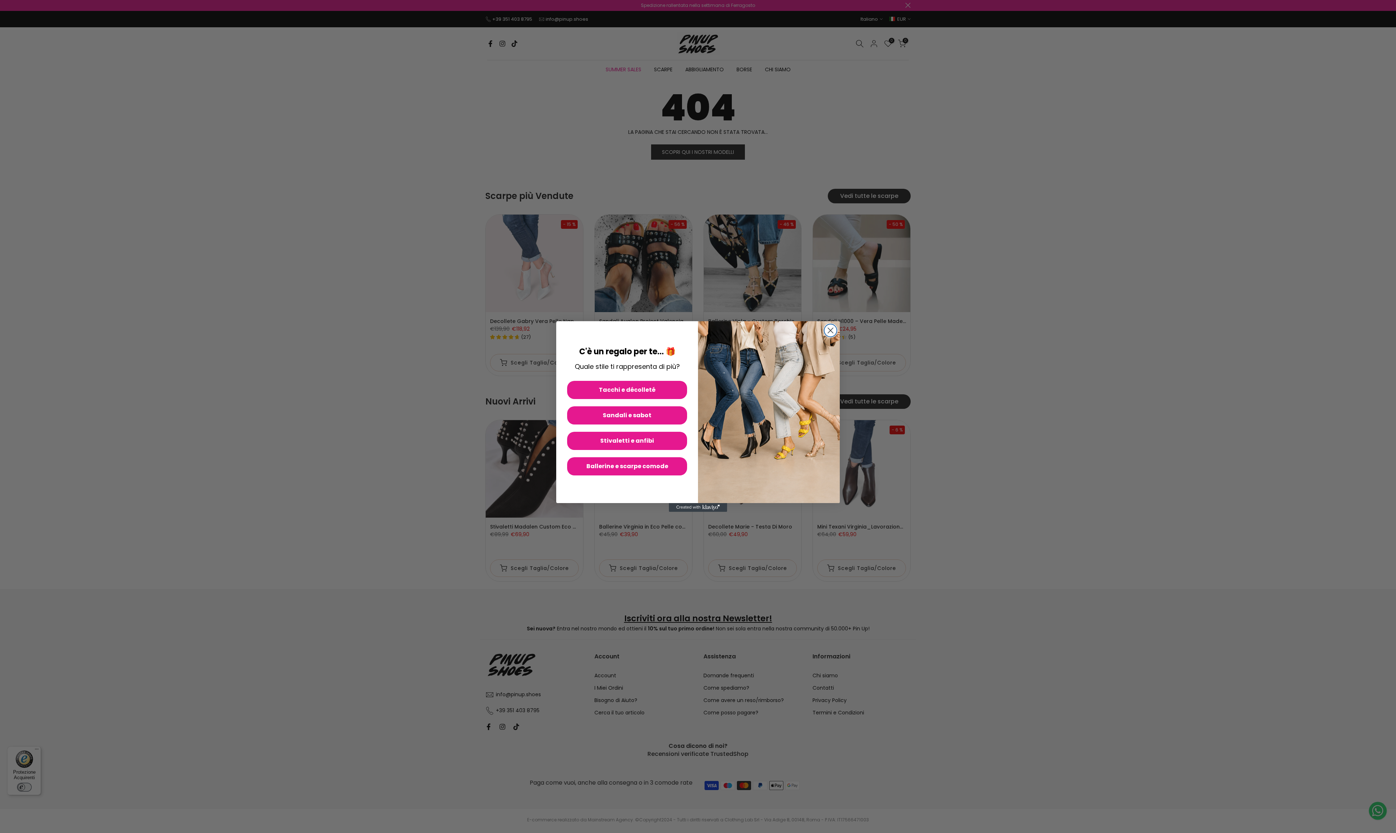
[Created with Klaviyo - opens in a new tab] (698, 507)
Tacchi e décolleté (627, 390)
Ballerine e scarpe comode (627, 466)
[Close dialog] (830, 330)
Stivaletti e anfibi (627, 441)
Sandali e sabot (627, 415)
